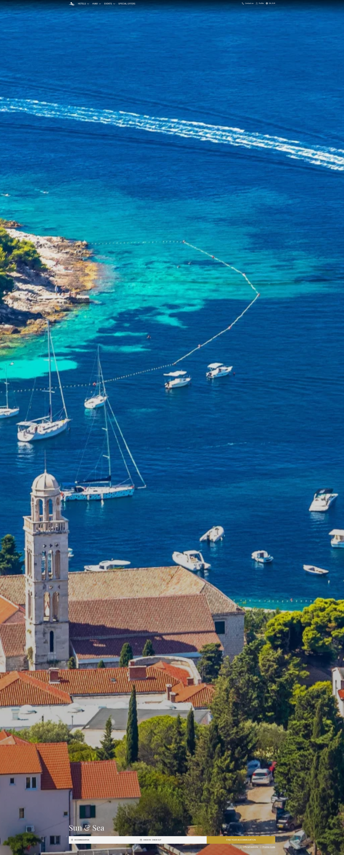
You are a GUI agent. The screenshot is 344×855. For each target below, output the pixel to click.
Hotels (82, 3)
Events (108, 3)
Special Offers (126, 3)
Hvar (95, 3)
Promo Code (268, 846)
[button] (72, 3)
